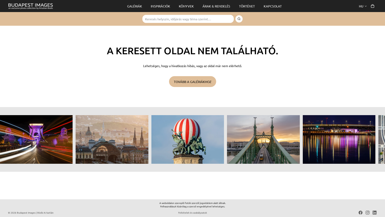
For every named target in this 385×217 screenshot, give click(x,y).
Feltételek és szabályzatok (192, 212)
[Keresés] (239, 19)
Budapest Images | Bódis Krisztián (35, 212)
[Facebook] (360, 212)
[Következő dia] (372, 139)
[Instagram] (367, 212)
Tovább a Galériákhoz (192, 82)
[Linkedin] (374, 212)
